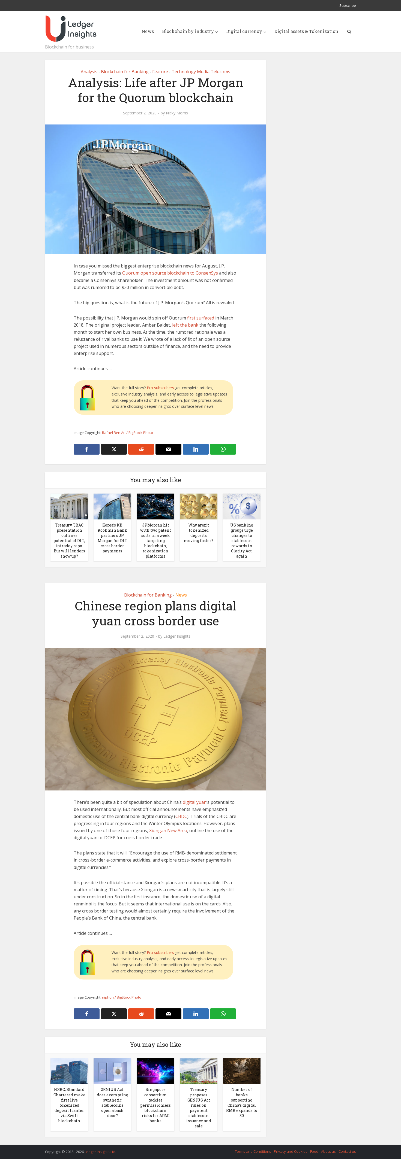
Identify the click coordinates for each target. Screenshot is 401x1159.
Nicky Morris (177, 113)
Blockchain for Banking (125, 72)
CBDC (181, 816)
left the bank (185, 325)
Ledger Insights (176, 636)
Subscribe (347, 5)
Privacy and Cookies (290, 1151)
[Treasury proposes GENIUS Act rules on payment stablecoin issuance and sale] (198, 1071)
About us (328, 1151)
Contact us (347, 1151)
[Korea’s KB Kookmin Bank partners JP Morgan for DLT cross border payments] (112, 506)
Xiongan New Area (168, 830)
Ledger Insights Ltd (100, 1151)
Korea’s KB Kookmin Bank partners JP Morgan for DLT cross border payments (112, 537)
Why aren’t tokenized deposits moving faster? (198, 532)
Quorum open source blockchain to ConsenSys (170, 273)
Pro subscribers (160, 387)
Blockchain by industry (188, 31)
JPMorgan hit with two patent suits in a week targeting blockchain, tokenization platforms (155, 540)
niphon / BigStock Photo (121, 997)
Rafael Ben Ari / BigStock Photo (127, 432)
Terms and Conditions (253, 1151)
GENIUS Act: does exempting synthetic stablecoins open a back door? (112, 1102)
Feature (160, 72)
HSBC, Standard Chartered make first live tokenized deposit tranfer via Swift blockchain (69, 1105)
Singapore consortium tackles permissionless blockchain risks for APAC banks (155, 1105)
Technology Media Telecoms (201, 72)
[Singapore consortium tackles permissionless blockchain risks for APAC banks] (155, 1071)
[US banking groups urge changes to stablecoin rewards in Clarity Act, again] (242, 506)
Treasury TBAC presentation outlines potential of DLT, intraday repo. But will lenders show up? (69, 540)
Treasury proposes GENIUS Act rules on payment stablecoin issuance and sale (198, 1107)
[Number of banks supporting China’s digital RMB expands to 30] (242, 1071)
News (148, 31)
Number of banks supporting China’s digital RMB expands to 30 (241, 1102)
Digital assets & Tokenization (306, 31)
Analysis (89, 72)
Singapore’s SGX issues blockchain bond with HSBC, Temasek (195, 1149)
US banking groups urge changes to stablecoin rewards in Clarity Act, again (241, 540)
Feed (314, 1151)
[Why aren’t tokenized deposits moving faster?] (198, 506)
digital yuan (195, 802)
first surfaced (200, 318)
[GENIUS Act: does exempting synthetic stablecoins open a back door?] (112, 1071)
